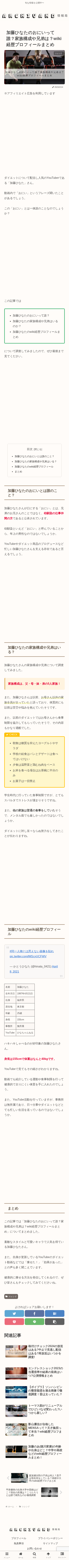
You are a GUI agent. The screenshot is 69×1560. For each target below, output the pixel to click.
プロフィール (18, 1538)
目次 (30, 449)
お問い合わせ (34, 1548)
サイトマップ (50, 1543)
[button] (60, 788)
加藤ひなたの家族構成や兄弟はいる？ (36, 461)
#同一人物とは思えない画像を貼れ (32, 951)
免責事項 (19, 1543)
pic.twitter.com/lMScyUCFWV (28, 956)
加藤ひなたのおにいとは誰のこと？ (34, 456)
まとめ (18, 471)
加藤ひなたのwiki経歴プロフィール (34, 466)
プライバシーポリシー (50, 1538)
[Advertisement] (34, 135)
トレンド (12, 1296)
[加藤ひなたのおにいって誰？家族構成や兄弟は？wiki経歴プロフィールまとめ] (54, 1313)
